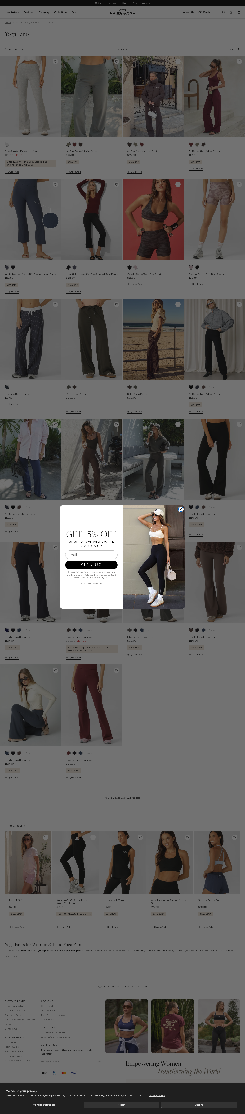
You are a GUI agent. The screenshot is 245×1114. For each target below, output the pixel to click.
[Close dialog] (180, 509)
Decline (199, 1104)
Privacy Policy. (157, 1095)
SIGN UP (91, 565)
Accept (121, 1104)
